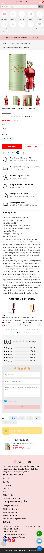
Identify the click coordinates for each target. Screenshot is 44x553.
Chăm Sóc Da (13, 29)
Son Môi (22, 19)
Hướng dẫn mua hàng (10, 515)
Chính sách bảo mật (10, 512)
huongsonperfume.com (18, 537)
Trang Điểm (30, 19)
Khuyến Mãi (22, 29)
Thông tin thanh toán (10, 506)
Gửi (22, 407)
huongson (17, 534)
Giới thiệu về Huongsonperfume (14, 519)
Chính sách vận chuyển (11, 509)
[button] (17, 332)
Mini (31, 29)
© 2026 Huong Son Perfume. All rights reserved (22, 550)
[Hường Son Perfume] (22, 2)
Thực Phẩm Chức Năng (11, 498)
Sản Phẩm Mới (39, 29)
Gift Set (39, 19)
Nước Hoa (13, 19)
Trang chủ (4, 19)
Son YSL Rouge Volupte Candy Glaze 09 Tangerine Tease (11, 320)
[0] (40, 3)
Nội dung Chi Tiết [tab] (9, 213)
